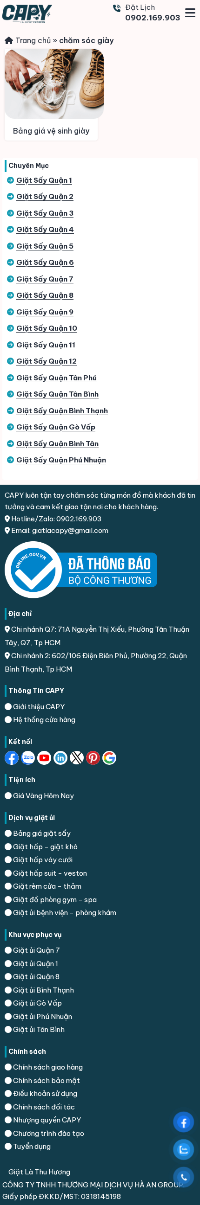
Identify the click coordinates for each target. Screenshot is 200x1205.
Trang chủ (33, 40)
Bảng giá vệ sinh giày (51, 130)
